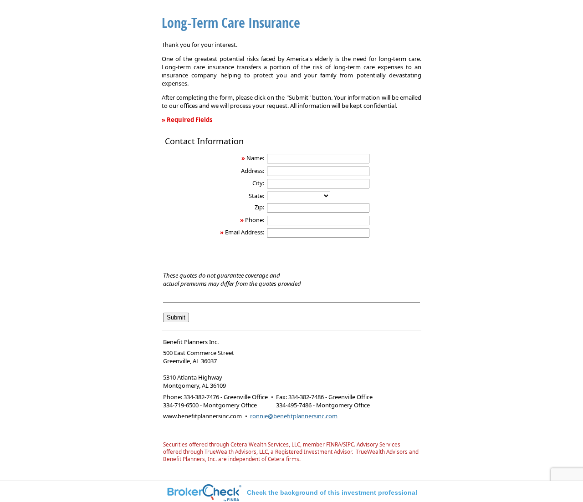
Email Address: (244, 232)
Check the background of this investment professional (332, 492)
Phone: (254, 220)
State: (256, 196)
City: (258, 183)
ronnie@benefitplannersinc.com (294, 416)
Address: (252, 171)
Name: (255, 158)
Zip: (259, 207)
